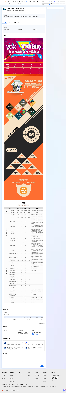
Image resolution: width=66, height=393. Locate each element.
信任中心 (44, 381)
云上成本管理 (12, 381)
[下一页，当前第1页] (43, 366)
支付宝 (45, 386)
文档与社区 (18, 1)
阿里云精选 (17, 3)
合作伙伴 (30, 1)
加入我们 (25, 384)
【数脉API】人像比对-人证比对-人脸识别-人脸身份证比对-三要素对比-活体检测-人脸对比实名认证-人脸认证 (11, 347)
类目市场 (14, 3)
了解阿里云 (38, 1)
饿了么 (56, 386)
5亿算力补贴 (37, 378)
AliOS (33, 386)
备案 (56, 1)
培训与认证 (28, 378)
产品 (11, 1)
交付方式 (5, 29)
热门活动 (21, 3)
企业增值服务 (45, 375)
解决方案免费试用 (37, 375)
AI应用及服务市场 (9, 3)
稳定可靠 (3, 378)
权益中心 (22, 1)
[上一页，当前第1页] (40, 366)
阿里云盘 (53, 386)
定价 (24, 1)
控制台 (58, 1)
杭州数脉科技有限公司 (19, 347)
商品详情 (4, 22)
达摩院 (47, 386)
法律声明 (3, 384)
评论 (18, 22)
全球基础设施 (4, 375)
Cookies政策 (8, 384)
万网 (34, 386)
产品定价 (11, 378)
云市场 (27, 1)
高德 (36, 386)
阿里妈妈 (24, 386)
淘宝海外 (50, 386)
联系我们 (21, 384)
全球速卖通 (12, 386)
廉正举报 (13, 384)
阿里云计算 (29, 386)
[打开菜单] (1, 1)
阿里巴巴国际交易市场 (17, 386)
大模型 (9, 1)
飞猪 (27, 386)
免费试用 (11, 375)
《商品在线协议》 (34, 333)
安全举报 (17, 384)
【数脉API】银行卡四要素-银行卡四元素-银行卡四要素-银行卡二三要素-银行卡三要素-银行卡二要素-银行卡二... (32, 347)
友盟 (39, 386)
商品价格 (9, 22)
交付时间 (34, 29)
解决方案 (14, 1)
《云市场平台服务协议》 (35, 334)
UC (37, 386)
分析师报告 (3, 381)
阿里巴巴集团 (4, 386)
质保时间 (19, 29)
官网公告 (44, 378)
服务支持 (14, 22)
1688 (22, 386)
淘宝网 (7, 386)
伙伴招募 (24, 3)
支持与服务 (34, 1)
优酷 (41, 386)
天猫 (9, 386)
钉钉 (43, 386)
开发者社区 (28, 375)
